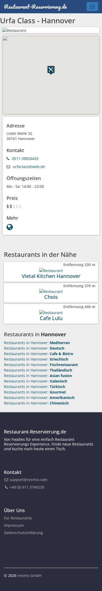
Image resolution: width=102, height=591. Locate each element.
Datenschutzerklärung (23, 532)
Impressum (14, 525)
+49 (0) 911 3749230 (26, 487)
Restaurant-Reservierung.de (35, 6)
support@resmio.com (28, 479)
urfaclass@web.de (29, 166)
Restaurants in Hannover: (37, 342)
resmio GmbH (30, 575)
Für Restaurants (18, 517)
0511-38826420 (25, 158)
